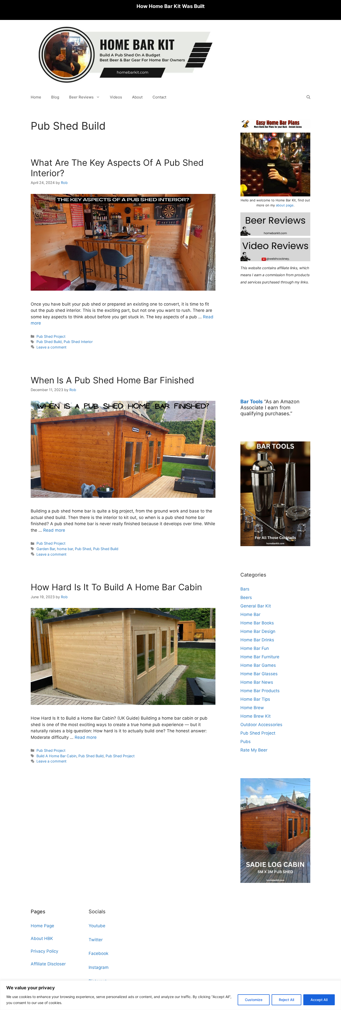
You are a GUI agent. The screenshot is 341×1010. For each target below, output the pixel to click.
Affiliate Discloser (48, 963)
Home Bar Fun (254, 648)
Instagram (99, 967)
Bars (244, 589)
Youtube (97, 925)
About (137, 97)
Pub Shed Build (49, 341)
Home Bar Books (257, 622)
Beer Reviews (81, 97)
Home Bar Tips (255, 699)
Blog (55, 97)
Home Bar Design (257, 631)
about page (285, 205)
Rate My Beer (253, 750)
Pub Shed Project (50, 336)
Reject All (286, 1000)
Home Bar (250, 614)
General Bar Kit (255, 605)
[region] (170, 995)
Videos (116, 97)
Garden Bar (45, 549)
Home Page (42, 925)
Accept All (319, 1000)
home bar (65, 549)
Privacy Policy (44, 951)
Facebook (98, 953)
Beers (246, 597)
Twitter (96, 939)
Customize (253, 1000)
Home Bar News (256, 682)
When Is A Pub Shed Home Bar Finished (112, 380)
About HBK (42, 938)
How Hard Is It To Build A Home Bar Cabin (116, 587)
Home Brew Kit (255, 716)
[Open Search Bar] (308, 97)
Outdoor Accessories (261, 724)
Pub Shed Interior (78, 341)
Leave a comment (51, 347)
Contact (159, 97)
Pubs (245, 741)
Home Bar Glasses (259, 673)
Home (36, 97)
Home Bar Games (258, 665)
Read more (54, 530)
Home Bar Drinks (257, 639)
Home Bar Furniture (259, 656)
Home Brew (252, 707)
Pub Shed (83, 549)
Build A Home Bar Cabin (56, 756)
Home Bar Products (260, 690)
